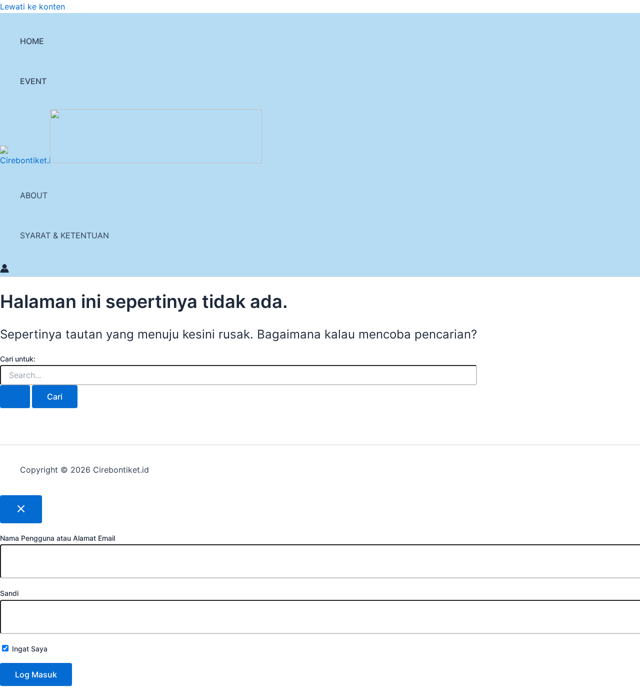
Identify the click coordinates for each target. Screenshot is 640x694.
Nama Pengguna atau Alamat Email (57, 538)
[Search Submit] (15, 396)
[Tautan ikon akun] (4, 269)
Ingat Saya (29, 648)
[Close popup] (21, 509)
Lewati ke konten (32, 7)
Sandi (9, 593)
